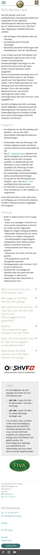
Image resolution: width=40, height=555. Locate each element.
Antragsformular (18, 153)
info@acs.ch (8, 494)
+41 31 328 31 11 (10, 497)
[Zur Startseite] (20, 4)
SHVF (31, 181)
